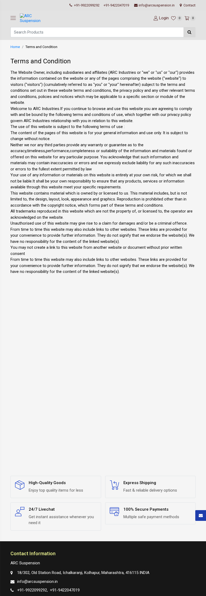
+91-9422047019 (116, 5)
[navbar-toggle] (13, 18)
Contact (189, 5)
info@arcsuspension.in (157, 5)
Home (15, 47)
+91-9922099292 (86, 5)
